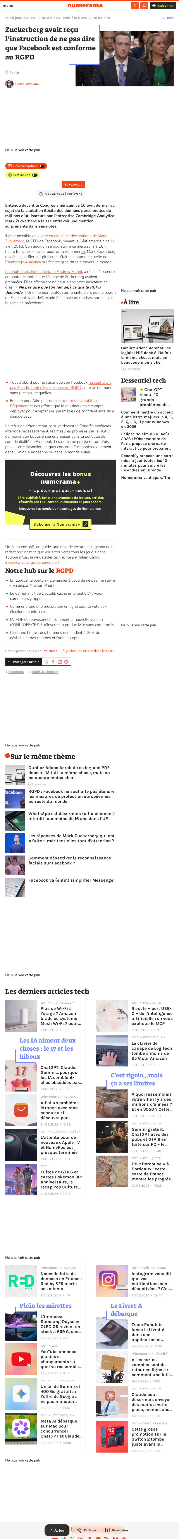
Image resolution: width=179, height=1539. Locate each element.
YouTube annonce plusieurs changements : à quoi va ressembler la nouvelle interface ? (61, 1359)
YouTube (50, 651)
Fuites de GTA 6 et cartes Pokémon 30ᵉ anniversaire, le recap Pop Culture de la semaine (62, 1179)
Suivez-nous (73, 184)
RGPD (65, 570)
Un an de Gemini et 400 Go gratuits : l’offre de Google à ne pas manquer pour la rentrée (60, 1394)
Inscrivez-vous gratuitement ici (31, 562)
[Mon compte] (135, 5)
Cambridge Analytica (23, 262)
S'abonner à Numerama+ (56, 524)
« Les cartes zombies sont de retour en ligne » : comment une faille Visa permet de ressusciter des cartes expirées (152, 1367)
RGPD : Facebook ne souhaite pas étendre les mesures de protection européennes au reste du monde (71, 796)
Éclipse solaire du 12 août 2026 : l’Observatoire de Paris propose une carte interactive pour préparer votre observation (145, 441)
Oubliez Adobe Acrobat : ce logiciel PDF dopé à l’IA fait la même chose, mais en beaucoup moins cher (69, 772)
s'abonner (166, 5)
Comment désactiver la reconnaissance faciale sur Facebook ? (69, 861)
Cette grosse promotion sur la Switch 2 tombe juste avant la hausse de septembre (149, 1437)
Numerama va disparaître (145, 477)
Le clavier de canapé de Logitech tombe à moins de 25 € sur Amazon (152, 1051)
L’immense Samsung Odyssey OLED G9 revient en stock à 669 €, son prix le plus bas (60, 1324)
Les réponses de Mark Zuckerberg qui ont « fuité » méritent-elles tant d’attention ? (71, 838)
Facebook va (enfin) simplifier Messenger (71, 880)
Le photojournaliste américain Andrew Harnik (44, 271)
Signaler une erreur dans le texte (88, 650)
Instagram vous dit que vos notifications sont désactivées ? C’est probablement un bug (152, 1281)
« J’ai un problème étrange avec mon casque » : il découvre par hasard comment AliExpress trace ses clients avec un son (61, 1110)
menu (8, 5)
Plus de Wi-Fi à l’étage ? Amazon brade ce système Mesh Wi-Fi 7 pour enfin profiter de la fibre (60, 1016)
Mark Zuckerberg (45, 672)
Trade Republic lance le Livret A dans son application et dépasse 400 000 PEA (150, 1332)
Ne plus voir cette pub (22, 150)
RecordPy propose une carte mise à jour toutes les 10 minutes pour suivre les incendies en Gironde (147, 462)
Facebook (16, 672)
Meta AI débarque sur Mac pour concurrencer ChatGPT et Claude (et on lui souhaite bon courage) (60, 1429)
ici (83, 251)
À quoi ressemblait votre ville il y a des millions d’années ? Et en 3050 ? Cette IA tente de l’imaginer (152, 1102)
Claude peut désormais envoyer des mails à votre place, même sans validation (151, 1402)
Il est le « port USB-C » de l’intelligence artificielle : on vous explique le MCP (152, 1016)
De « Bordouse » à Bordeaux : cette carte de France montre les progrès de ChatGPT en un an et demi (151, 1171)
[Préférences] (144, 5)
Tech (170, 18)
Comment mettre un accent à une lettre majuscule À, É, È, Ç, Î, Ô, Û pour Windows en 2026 (147, 419)
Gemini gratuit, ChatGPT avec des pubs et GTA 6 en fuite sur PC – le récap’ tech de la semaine (150, 1137)
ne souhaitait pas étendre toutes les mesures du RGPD (60, 385)
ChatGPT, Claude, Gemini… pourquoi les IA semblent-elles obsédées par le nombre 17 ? (60, 1075)
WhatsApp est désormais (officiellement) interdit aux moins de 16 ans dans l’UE (71, 816)
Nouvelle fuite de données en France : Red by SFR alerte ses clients (61, 1281)
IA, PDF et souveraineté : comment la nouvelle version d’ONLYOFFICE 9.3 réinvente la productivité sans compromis (62, 622)
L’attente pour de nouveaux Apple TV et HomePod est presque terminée (60, 1145)
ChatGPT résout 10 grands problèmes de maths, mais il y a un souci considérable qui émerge (156, 397)
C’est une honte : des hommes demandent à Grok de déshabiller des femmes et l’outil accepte (55, 635)
